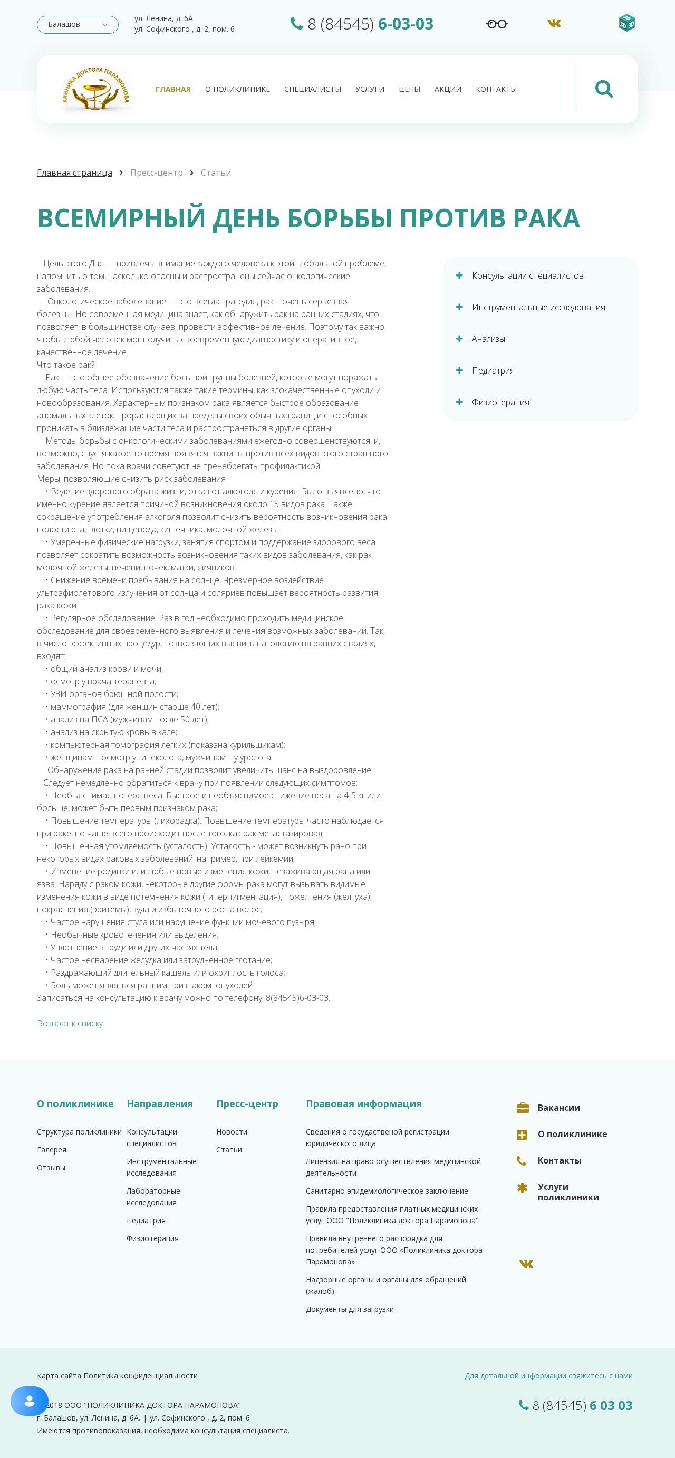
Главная (173, 89)
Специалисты (312, 89)
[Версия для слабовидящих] (497, 24)
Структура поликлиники (79, 1132)
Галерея (51, 1150)
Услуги (369, 89)
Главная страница (74, 172)
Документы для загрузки (350, 1309)
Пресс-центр (156, 172)
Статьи (216, 172)
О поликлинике (237, 89)
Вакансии (559, 1107)
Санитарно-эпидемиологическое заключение (387, 1191)
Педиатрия (146, 1220)
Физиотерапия (153, 1238)
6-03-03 (370, 23)
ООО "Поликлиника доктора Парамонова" (152, 1405)
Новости (231, 1132)
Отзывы (51, 1167)
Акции (448, 89)
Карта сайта (59, 1375)
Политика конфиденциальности (140, 1375)
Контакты (496, 89)
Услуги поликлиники (568, 1192)
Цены (409, 89)
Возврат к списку (70, 1023)
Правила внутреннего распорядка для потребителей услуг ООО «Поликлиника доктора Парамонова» (394, 1249)
